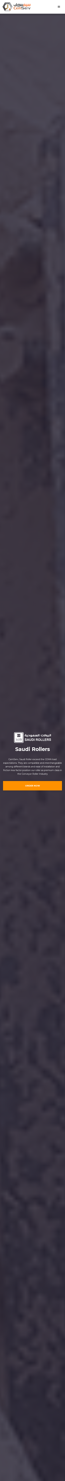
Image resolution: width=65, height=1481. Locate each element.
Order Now (32, 785)
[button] (59, 7)
